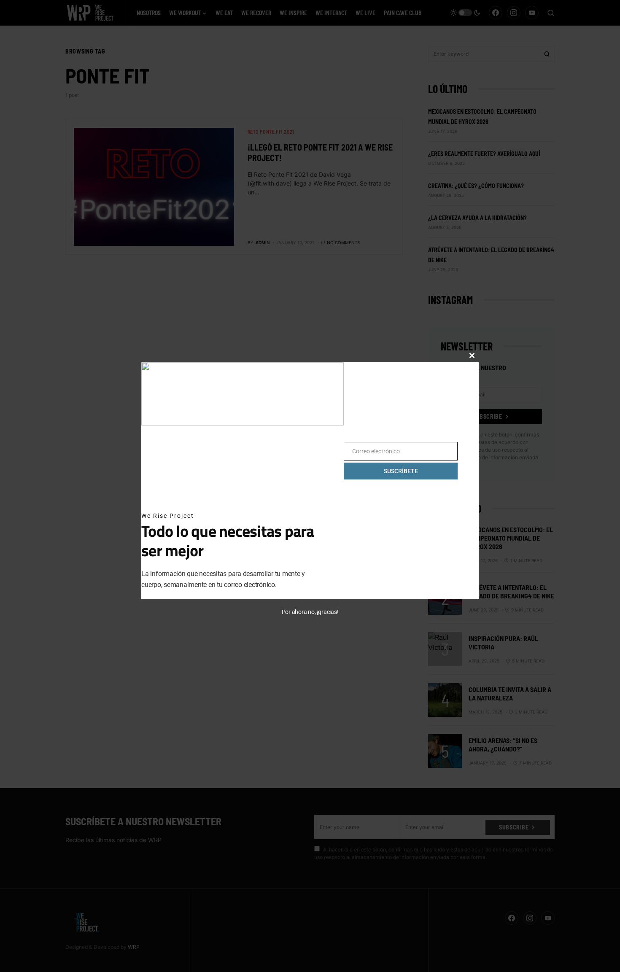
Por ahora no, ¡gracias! (310, 612)
